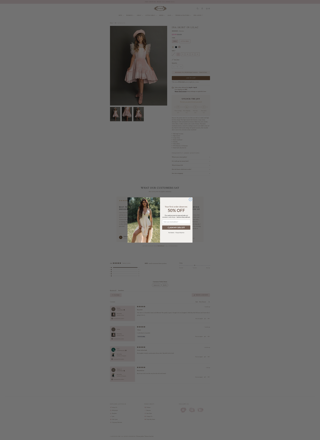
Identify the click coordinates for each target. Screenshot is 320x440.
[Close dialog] (190, 199)
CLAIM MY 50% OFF (176, 227)
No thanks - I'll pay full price (176, 232)
